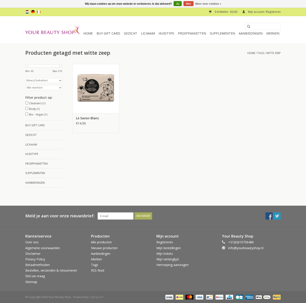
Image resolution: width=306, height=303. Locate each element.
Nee (188, 3)
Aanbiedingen (251, 33)
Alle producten (101, 242)
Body (34, 109)
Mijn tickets (164, 253)
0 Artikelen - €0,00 (226, 12)
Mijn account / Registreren (264, 12)
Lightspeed (96, 297)
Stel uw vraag (35, 276)
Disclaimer (33, 253)
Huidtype (166, 33)
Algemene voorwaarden (42, 248)
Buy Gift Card (108, 33)
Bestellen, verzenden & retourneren (51, 270)
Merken (272, 33)
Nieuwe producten (104, 248)
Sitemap (31, 282)
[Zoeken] (247, 27)
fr (39, 12)
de (33, 12)
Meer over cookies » (208, 3)
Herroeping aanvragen (172, 265)
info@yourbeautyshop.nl (245, 248)
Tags (260, 53)
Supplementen (222, 33)
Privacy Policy (35, 259)
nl (27, 12)
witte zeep (273, 53)
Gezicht (130, 33)
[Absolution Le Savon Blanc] (95, 88)
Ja (177, 3)
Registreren (164, 242)
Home (88, 33)
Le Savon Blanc (87, 118)
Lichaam (148, 33)
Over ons (32, 242)
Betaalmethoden (37, 265)
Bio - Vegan (38, 114)
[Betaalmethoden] (169, 297)
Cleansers (37, 103)
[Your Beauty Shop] (52, 30)
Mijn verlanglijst (167, 259)
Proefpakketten (192, 33)
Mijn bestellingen (168, 248)
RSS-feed (97, 270)
